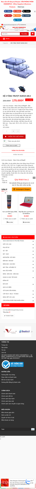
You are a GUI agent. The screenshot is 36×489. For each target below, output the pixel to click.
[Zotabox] (0, 439)
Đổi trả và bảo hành (7, 379)
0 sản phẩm (8, 310)
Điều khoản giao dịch (7, 412)
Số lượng (6, 127)
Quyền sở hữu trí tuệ (7, 417)
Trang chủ (5, 43)
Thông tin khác (18, 154)
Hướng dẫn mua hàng (8, 374)
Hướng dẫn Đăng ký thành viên (10, 382)
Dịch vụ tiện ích (6, 415)
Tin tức (3, 350)
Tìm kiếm (24, 34)
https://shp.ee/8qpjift (19, 160)
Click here (21, 7)
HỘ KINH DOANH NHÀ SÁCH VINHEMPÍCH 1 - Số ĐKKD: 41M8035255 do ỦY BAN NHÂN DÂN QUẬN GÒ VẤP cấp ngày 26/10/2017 (17, 356)
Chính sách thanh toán (8, 393)
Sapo (2, 429)
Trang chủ (4, 345)
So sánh (2, 436)
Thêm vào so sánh (10, 219)
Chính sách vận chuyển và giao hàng (12, 403)
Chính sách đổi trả (7, 396)
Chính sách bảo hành (7, 398)
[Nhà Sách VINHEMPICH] (18, 28)
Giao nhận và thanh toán (9, 377)
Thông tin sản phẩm (18, 150)
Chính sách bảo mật (7, 401)
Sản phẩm (4, 347)
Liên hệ (3, 352)
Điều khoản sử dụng (7, 420)
